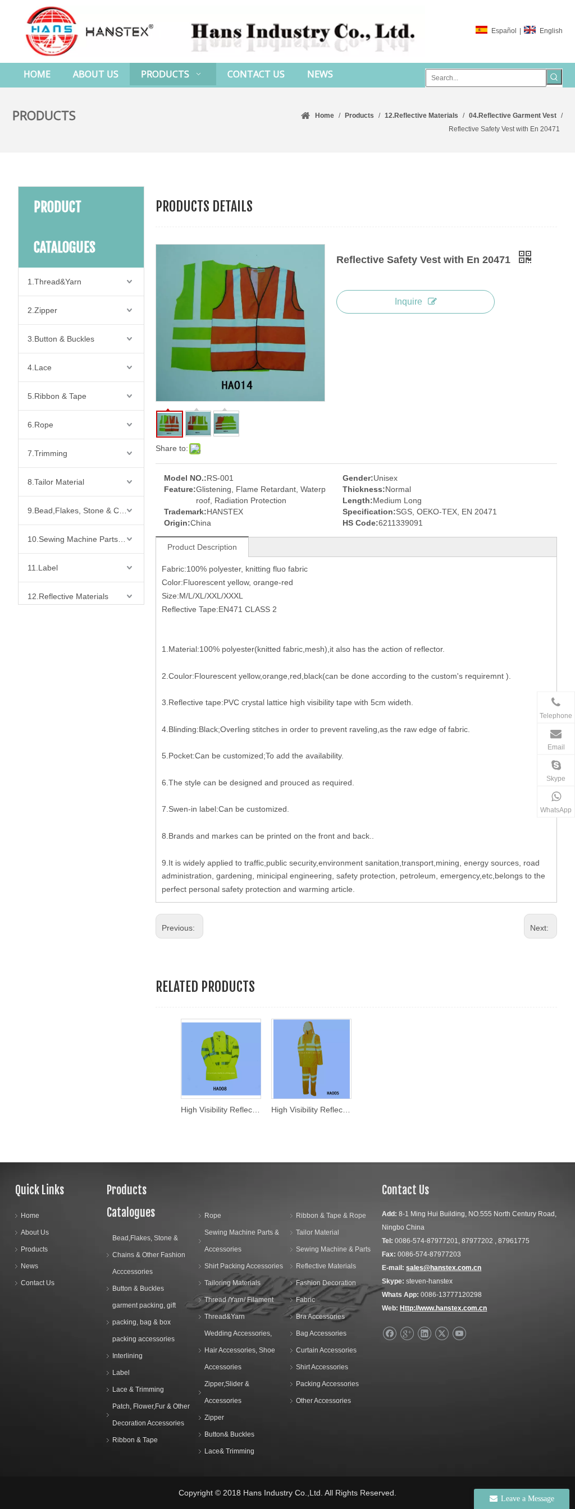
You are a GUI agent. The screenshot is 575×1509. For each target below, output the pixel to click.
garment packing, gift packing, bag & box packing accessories (144, 1322)
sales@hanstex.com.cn (443, 1268)
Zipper (214, 1417)
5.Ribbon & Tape (57, 396)
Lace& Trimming (229, 1451)
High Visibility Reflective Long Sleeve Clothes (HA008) (220, 1109)
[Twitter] (442, 1334)
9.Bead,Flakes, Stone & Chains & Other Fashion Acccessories (86, 510)
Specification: (369, 511)
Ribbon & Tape (135, 1440)
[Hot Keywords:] (554, 77)
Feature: (180, 489)
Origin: (177, 522)
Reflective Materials (326, 1266)
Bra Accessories (320, 1317)
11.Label (43, 567)
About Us (35, 1232)
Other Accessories (323, 1401)
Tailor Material (317, 1232)
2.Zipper (42, 310)
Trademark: (185, 511)
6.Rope (40, 424)
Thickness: (364, 489)
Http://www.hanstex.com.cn (443, 1308)
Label (121, 1373)
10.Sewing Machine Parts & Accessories (86, 539)
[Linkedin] (424, 1334)
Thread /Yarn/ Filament (238, 1300)
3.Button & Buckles (61, 338)
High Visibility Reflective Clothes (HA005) (310, 1109)
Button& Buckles (229, 1434)
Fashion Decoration (326, 1283)
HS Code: (360, 522)
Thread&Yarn (224, 1317)
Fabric (305, 1300)
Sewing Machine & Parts (333, 1249)
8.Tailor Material (56, 481)
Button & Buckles (138, 1288)
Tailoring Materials (232, 1283)
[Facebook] (389, 1334)
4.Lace (40, 367)
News (29, 1266)
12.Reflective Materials (68, 596)
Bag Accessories (321, 1333)
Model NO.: (185, 477)
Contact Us (37, 1283)
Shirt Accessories (322, 1367)
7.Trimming (47, 453)
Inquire (408, 301)
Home (30, 1216)
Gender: (358, 477)
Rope (212, 1216)
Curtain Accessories (326, 1350)
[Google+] (407, 1334)
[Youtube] (459, 1334)
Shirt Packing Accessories (243, 1266)
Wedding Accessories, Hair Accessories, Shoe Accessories (239, 1350)
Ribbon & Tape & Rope (331, 1216)
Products (34, 1249)
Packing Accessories (327, 1384)
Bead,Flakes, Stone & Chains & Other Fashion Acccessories (148, 1255)
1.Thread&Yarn (54, 281)
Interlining (127, 1356)
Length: (358, 500)
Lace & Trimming (138, 1389)
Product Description (202, 546)
